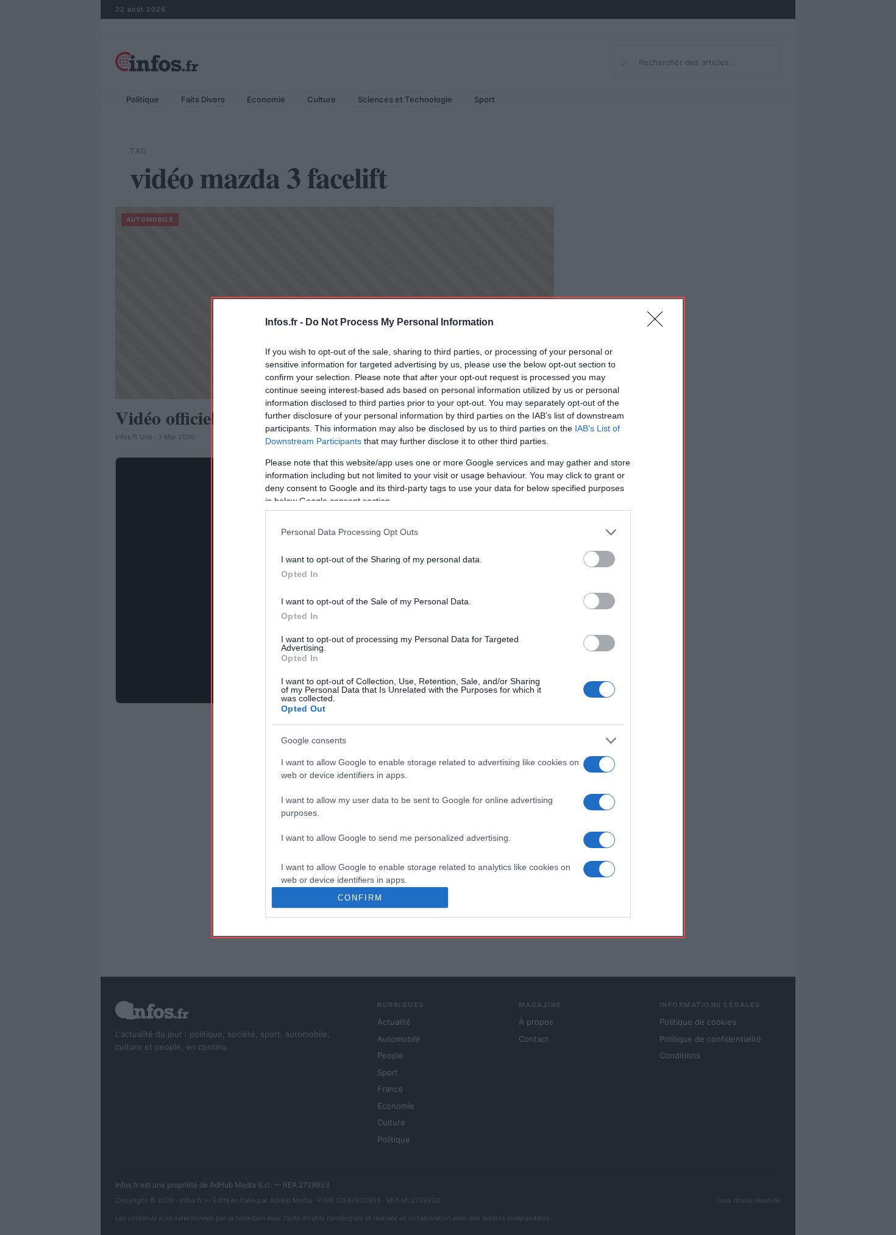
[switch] (599, 559)
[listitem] (448, 532)
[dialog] (448, 617)
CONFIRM (360, 897)
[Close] (658, 322)
